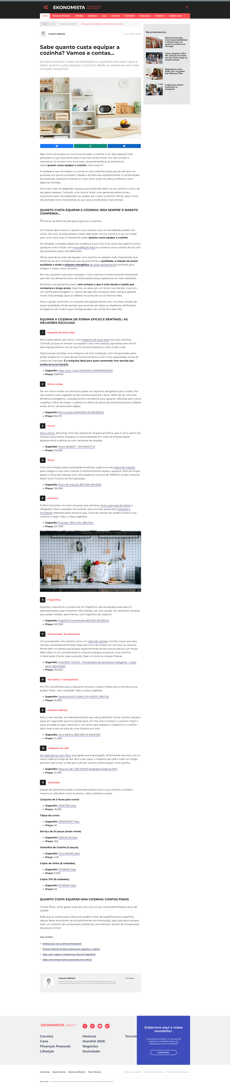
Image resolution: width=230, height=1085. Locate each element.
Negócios (159, 16)
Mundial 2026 (175, 16)
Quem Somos (59, 1072)
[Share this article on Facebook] (56, 146)
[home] (118, 7)
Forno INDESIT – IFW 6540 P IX (76, 446)
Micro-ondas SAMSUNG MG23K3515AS (81, 412)
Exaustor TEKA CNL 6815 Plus (75, 522)
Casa (104, 16)
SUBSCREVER (163, 1052)
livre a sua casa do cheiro (116, 505)
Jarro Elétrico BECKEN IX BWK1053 (79, 734)
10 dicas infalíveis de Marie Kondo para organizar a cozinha (71, 949)
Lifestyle (115, 16)
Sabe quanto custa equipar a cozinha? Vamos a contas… (102, 24)
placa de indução (124, 467)
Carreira (92, 16)
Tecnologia (145, 16)
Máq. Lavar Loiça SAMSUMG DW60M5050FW (85, 370)
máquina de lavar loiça (95, 339)
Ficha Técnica (94, 1072)
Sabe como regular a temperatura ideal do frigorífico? (69, 954)
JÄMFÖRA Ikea (67, 805)
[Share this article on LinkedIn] (124, 146)
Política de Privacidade (177, 1072)
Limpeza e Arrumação (68, 24)
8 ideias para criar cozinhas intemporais (62, 943)
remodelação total (84, 247)
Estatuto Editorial (76, 1072)
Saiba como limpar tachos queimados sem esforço (67, 959)
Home (45, 16)
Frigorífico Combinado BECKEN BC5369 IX (83, 620)
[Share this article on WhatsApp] (90, 146)
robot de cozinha (98, 641)
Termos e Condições (154, 1072)
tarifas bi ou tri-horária (54, 364)
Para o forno (47, 433)
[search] (187, 7)
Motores (79, 16)
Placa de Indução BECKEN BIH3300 (79, 484)
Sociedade (130, 16)
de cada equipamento (90, 264)
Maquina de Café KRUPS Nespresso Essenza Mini (87, 768)
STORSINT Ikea (67, 869)
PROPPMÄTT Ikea (68, 821)
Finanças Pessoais (61, 16)
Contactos (45, 1072)
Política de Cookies (132, 1072)
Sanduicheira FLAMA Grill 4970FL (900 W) (83, 696)
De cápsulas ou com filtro (55, 755)
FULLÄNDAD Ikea (69, 853)
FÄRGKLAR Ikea (67, 837)
